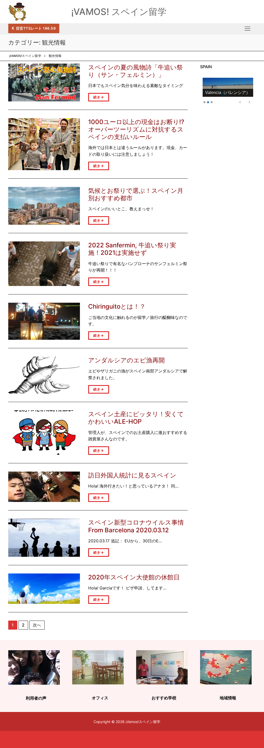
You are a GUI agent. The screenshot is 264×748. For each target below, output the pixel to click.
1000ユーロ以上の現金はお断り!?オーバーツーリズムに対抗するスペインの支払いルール (136, 129)
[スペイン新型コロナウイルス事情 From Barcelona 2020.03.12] (44, 537)
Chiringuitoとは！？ (117, 306)
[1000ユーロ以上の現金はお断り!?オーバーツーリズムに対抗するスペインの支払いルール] (44, 144)
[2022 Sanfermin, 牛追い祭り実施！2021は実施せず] (44, 263)
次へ (37, 625)
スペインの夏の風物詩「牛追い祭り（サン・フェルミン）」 (135, 71)
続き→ (98, 97)
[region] (228, 91)
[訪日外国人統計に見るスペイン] (44, 487)
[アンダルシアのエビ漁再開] (44, 375)
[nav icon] (247, 28)
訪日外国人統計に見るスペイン (132, 475)
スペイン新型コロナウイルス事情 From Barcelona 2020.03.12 (136, 526)
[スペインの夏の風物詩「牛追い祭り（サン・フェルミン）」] (44, 82)
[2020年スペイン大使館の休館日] (44, 588)
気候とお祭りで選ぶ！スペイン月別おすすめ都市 (135, 194)
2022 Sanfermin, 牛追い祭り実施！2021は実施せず (132, 248)
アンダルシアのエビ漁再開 (126, 360)
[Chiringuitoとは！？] (44, 321)
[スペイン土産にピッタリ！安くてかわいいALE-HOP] (44, 432)
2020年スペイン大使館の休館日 (134, 577)
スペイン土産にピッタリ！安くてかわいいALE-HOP (136, 417)
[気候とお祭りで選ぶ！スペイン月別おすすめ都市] (44, 206)
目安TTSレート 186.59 (35, 28)
